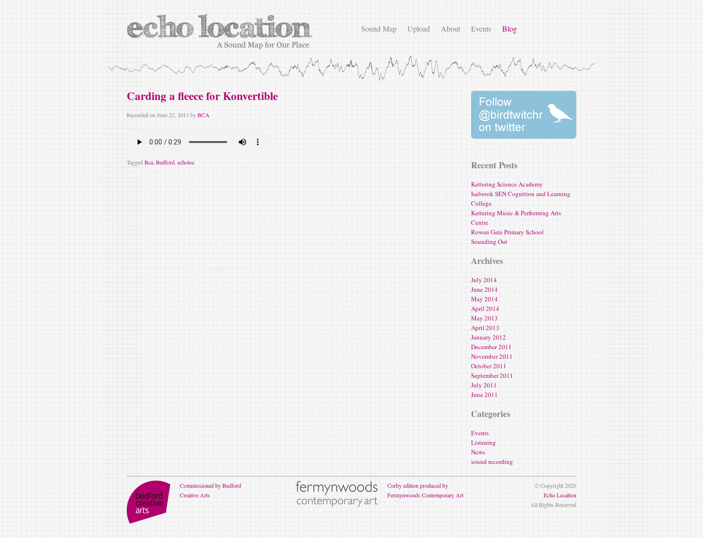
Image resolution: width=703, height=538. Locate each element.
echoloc (186, 162)
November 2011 (492, 356)
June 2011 (484, 394)
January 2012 (488, 337)
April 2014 (485, 308)
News (478, 452)
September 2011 (492, 375)
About (450, 28)
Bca (148, 162)
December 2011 (491, 346)
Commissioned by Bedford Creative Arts (210, 490)
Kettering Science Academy (507, 184)
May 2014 (484, 299)
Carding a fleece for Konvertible (202, 96)
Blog (509, 28)
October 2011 (488, 366)
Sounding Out (489, 241)
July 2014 (484, 279)
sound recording (492, 461)
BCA (203, 115)
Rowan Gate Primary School (507, 232)
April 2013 (485, 327)
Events (481, 28)
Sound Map (378, 28)
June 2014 (484, 289)
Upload (418, 28)
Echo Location (560, 495)
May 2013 (484, 318)
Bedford (165, 162)
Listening (483, 442)
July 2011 (484, 385)
